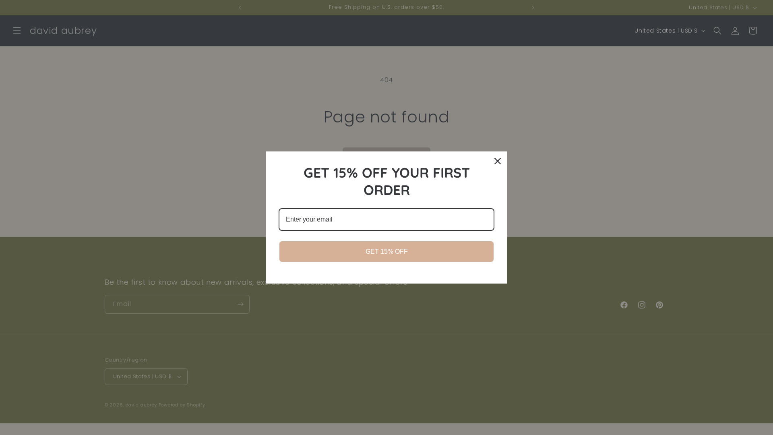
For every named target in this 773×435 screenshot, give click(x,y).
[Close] (497, 161)
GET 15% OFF (387, 251)
